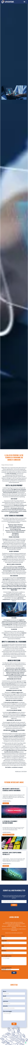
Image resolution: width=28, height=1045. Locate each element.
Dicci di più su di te (6, 956)
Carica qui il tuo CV (6, 968)
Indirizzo (5, 1001)
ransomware (9, 556)
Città (2, 946)
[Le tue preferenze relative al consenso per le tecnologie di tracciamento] (25, 1042)
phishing (5, 539)
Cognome (4, 940)
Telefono (3, 950)
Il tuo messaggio (7, 1011)
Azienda (5, 1006)
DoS (10, 592)
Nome (3, 936)
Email (4, 996)
